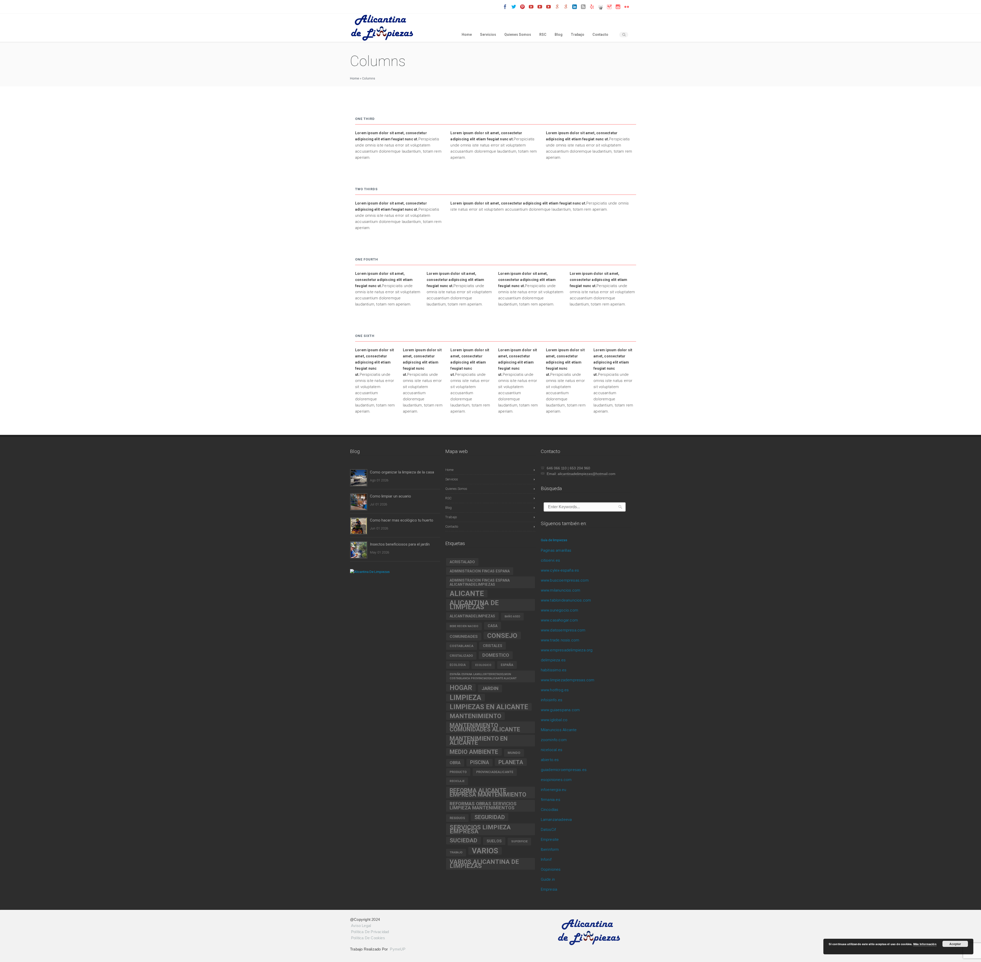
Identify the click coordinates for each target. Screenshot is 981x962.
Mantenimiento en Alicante (479, 740)
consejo (502, 635)
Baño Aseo (512, 616)
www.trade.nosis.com (560, 640)
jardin (490, 688)
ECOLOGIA (458, 665)
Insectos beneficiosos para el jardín (400, 544)
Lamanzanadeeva (556, 819)
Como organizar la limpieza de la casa (402, 472)
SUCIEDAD (463, 840)
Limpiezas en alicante (489, 707)
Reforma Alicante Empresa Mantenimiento (488, 792)
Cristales (492, 646)
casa (492, 626)
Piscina (479, 762)
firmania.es (550, 799)
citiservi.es (550, 560)
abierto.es (550, 759)
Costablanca (461, 646)
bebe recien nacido (464, 626)
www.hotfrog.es (555, 690)
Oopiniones (551, 869)
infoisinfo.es (552, 700)
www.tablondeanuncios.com (566, 600)
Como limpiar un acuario (390, 496)
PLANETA (510, 762)
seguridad (489, 817)
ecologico (483, 665)
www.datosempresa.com (563, 630)
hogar (461, 688)
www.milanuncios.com (560, 590)
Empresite (550, 839)
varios (485, 851)
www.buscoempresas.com (565, 580)
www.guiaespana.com (560, 710)
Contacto (600, 34)
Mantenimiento (475, 716)
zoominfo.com (554, 740)
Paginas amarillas (556, 550)
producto (458, 772)
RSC (542, 34)
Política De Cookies (368, 938)
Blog (559, 34)
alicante (467, 593)
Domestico (495, 655)
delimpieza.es (553, 660)
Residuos (457, 818)
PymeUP (397, 949)
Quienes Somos (517, 34)
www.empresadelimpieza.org (567, 650)
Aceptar (955, 944)
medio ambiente (474, 751)
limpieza (465, 697)
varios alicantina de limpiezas (484, 863)
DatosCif (548, 829)
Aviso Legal (361, 925)
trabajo (456, 852)
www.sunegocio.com (559, 610)
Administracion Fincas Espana (480, 571)
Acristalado (462, 562)
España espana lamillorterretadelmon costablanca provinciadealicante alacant (483, 676)
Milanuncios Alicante (559, 730)
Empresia (549, 889)
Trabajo (577, 34)
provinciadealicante (494, 772)
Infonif (546, 859)
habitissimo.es (554, 670)
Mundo (514, 753)
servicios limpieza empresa (480, 829)
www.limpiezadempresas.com (567, 680)
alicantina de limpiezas (474, 605)
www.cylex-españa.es (560, 570)
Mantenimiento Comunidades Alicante (485, 727)
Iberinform (550, 849)
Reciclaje (457, 781)
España (507, 665)
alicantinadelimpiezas (472, 616)
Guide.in (548, 879)
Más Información (925, 944)
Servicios (488, 34)
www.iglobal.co (554, 720)
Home (467, 34)
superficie (519, 841)
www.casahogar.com (559, 620)
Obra (455, 762)
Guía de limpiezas (554, 540)
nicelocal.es (551, 750)
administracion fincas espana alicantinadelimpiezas (480, 582)
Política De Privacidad (370, 932)
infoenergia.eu (553, 789)
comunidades (464, 636)
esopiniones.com (556, 779)
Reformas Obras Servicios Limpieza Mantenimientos (483, 806)
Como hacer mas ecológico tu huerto (401, 520)
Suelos (494, 841)
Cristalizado (461, 656)
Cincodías (549, 809)
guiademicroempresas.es (564, 769)
